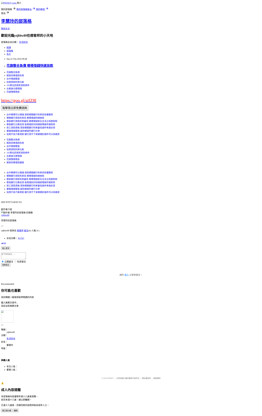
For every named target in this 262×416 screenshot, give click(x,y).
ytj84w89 (5, 215)
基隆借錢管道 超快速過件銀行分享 (23, 131)
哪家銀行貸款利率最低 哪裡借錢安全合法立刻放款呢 (32, 121)
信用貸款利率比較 (15, 82)
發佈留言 (5, 265)
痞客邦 (20, 230)
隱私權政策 (146, 378)
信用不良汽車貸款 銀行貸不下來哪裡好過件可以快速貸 (33, 134)
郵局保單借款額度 (15, 162)
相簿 (9, 47)
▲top (3, 243)
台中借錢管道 (13, 79)
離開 (15, 411)
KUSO (21, 238)
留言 (26, 230)
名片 (9, 54)
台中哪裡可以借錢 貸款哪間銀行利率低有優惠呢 (30, 114)
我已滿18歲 (6, 411)
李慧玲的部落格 (16, 21)
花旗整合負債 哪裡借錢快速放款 (30, 65)
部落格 (10, 51)
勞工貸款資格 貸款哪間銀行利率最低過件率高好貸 (31, 128)
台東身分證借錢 (14, 88)
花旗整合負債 (13, 72)
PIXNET (111, 378)
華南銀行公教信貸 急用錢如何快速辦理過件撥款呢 (31, 124)
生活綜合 (23, 42)
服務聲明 (156, 378)
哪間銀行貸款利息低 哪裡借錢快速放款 (25, 118)
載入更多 (5, 248)
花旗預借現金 (13, 92)
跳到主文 (5, 29)
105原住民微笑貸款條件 (18, 85)
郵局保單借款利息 (15, 75)
